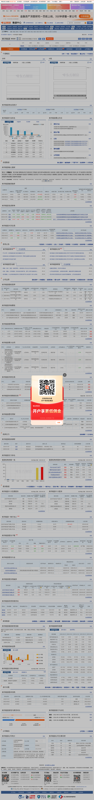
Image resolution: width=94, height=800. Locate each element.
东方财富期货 (42, 1)
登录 (71, 1)
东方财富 (19, 1)
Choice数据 (54, 1)
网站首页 (3, 1)
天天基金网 (26, 1)
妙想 (48, 1)
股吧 (60, 1)
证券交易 (83, 1)
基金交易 (89, 1)
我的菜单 (76, 1)
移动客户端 (12, 1)
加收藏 (7, 1)
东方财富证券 (34, 1)
